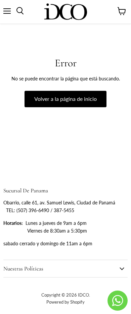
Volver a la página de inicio (65, 99)
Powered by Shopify (65, 302)
